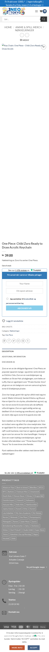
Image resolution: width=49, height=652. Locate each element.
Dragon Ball (38, 496)
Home (8, 27)
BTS (4, 492)
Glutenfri (20, 500)
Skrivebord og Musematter (13, 526)
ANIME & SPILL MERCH (28, 27)
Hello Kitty (20, 505)
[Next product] (22, 35)
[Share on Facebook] (9, 341)
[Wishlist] (41, 11)
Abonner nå (25, 308)
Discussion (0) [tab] (8, 362)
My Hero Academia (23, 513)
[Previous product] (27, 35)
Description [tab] (8, 351)
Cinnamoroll (34, 492)
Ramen (15, 522)
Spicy (27, 526)
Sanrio (34, 522)
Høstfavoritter (31, 505)
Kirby (25, 509)
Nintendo (13, 517)
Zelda (13, 538)
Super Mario (39, 530)
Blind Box (33, 487)
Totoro (5, 534)
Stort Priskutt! (15, 530)
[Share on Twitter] (14, 341)
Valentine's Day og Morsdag (20, 534)
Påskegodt (7, 522)
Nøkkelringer (24, 30)
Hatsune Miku (8, 505)
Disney (29, 496)
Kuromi (32, 509)
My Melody (37, 513)
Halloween (30, 500)
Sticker (5, 530)
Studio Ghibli (28, 530)
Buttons (11, 492)
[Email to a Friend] (18, 341)
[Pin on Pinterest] (23, 341)
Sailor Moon (25, 522)
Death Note (7, 496)
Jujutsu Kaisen (8, 509)
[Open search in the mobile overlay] (24, 19)
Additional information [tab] (14, 357)
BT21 (41, 487)
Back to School (22, 487)
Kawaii (18, 509)
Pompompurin (35, 517)
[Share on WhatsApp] (4, 341)
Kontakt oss (13, 612)
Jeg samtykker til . (21, 301)
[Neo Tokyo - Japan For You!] (17, 11)
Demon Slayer (19, 496)
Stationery (35, 526)
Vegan (35, 534)
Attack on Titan (8, 487)
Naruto (5, 517)
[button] (36, 11)
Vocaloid (6, 538)
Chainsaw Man (21, 492)
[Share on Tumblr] (28, 341)
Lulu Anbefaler (8, 513)
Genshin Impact (9, 500)
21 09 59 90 (13, 604)
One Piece (9, 335)
